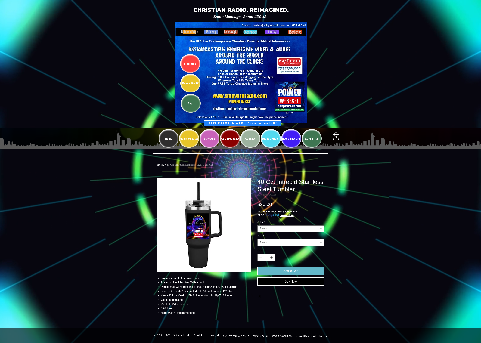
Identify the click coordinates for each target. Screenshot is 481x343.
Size (260, 236)
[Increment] (271, 257)
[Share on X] (260, 296)
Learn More (287, 215)
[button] (336, 136)
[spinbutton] (266, 257)
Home (160, 164)
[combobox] (290, 228)
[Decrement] (260, 257)
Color (261, 222)
